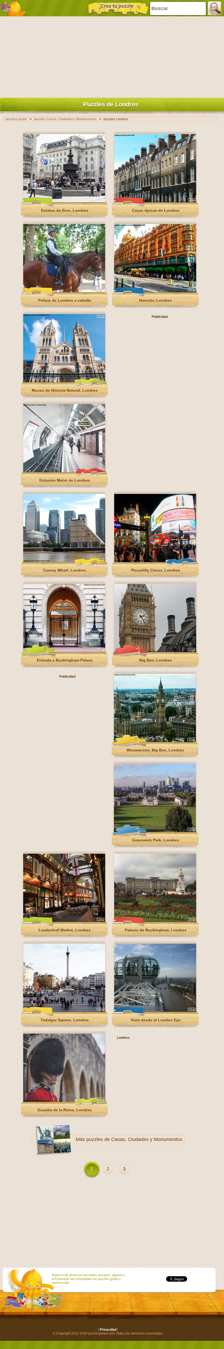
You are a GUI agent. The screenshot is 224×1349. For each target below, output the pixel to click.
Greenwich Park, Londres (155, 840)
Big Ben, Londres (155, 660)
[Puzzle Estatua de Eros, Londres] (64, 201)
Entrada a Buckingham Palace (65, 660)
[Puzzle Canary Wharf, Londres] (64, 561)
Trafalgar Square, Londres (64, 1020)
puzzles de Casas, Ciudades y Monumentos (134, 1139)
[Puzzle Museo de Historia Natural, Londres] (64, 381)
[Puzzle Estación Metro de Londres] (64, 471)
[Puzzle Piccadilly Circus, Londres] (155, 561)
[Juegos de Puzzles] (13, 8)
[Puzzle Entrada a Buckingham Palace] (64, 651)
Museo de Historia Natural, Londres (65, 390)
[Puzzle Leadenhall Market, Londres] (64, 921)
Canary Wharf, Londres (64, 570)
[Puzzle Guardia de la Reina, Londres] (64, 1101)
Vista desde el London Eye (156, 1020)
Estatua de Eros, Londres (64, 210)
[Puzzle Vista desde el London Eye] (155, 1011)
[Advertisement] (110, 56)
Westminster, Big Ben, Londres (155, 750)
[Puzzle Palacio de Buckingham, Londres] (155, 921)
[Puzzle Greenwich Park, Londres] (155, 831)
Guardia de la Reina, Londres (64, 1110)
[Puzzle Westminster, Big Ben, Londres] (155, 741)
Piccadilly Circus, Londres (155, 570)
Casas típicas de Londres (155, 210)
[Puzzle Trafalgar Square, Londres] (64, 1011)
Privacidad (108, 1330)
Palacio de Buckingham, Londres (156, 930)
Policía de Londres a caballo (64, 300)
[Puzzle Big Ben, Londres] (155, 651)
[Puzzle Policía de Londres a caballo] (64, 291)
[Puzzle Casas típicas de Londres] (155, 201)
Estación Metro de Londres (64, 480)
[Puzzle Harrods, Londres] (155, 291)
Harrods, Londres (155, 300)
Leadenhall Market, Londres (65, 930)
